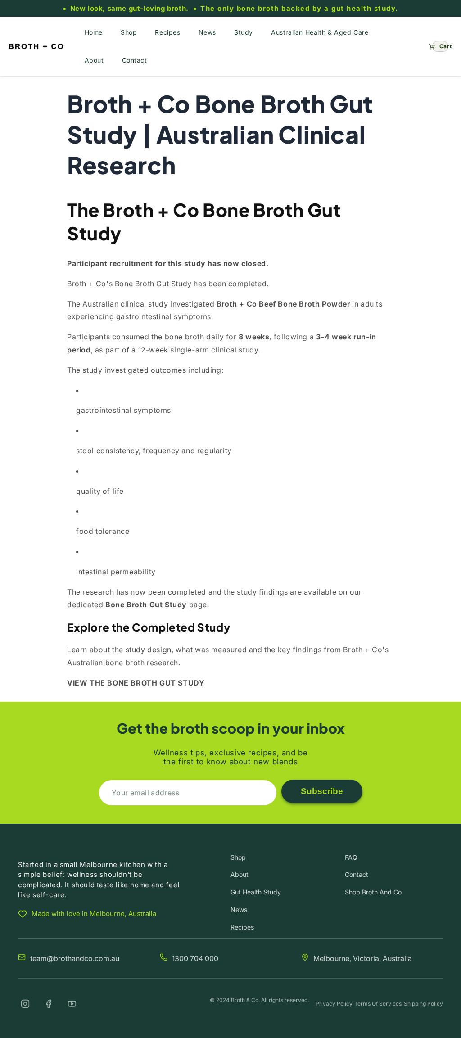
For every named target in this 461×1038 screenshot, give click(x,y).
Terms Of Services (378, 1003)
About (239, 874)
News (238, 909)
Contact (356, 874)
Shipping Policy (423, 1003)
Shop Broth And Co (373, 892)
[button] (440, 46)
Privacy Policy (334, 1003)
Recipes (242, 927)
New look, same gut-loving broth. (129, 8)
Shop (238, 857)
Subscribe (322, 791)
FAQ (351, 857)
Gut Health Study (255, 892)
